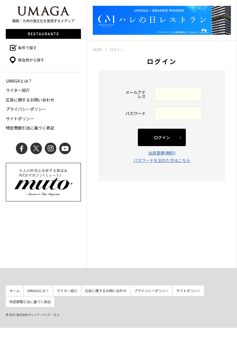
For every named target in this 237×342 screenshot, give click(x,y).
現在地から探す (31, 60)
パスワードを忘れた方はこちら (162, 160)
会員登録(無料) (161, 153)
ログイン (162, 137)
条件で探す (27, 47)
